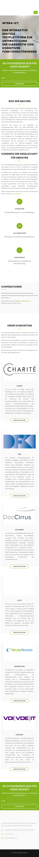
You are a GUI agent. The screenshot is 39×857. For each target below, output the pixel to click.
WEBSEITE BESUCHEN (19, 420)
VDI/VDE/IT (19, 735)
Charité (19, 386)
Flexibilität (19, 209)
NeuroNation (19, 666)
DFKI (19, 454)
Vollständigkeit (19, 233)
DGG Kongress (16, 194)
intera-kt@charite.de (24, 301)
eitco (19, 600)
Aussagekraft (19, 257)
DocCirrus (19, 530)
